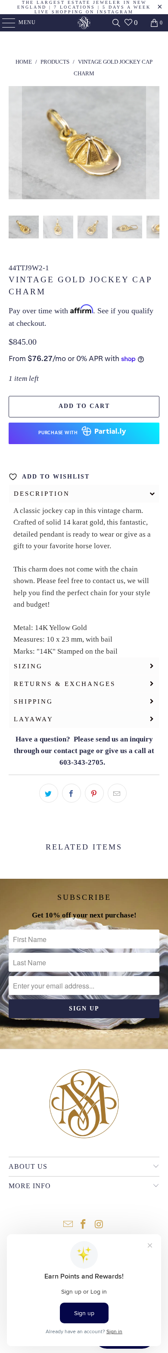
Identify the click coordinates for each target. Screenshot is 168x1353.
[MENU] (4, 22)
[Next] (153, 144)
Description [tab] (42, 493)
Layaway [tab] (33, 719)
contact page (74, 751)
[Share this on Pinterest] (94, 793)
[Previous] (15, 144)
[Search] (116, 22)
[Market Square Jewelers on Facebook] (83, 1225)
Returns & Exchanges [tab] (64, 683)
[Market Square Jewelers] (84, 22)
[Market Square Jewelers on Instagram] (99, 1225)
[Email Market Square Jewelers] (68, 1225)
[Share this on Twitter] (48, 793)
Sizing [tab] (28, 666)
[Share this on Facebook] (71, 793)
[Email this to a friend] (117, 793)
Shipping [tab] (33, 701)
